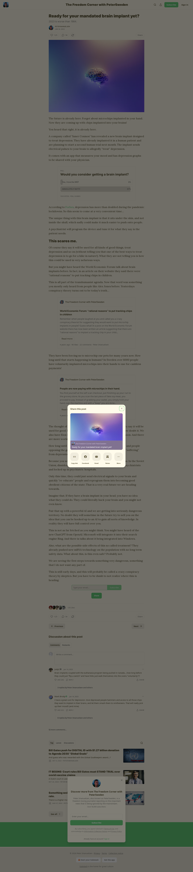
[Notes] (107, 457)
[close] (122, 408)
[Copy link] (74, 457)
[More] (118, 457)
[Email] (96, 457)
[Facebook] (85, 457)
